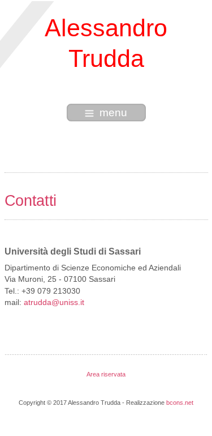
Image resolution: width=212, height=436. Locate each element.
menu (113, 112)
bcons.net (179, 402)
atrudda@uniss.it (54, 302)
